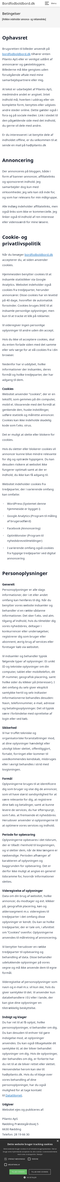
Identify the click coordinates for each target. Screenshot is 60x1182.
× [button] (58, 1141)
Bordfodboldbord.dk (18, 3)
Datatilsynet (13, 1095)
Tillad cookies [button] (18, 1172)
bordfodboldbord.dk (16, 54)
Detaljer (40, 1154)
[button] (30, 1177)
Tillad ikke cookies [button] (39, 1172)
